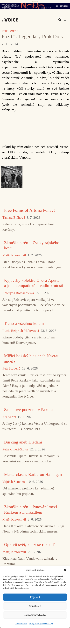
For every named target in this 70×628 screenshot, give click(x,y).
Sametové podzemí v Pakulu (28, 409)
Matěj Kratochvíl (14, 255)
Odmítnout (35, 606)
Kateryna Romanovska (18, 293)
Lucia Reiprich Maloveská (20, 330)
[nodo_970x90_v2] (35, 6)
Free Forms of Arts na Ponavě (30, 210)
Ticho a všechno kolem (24, 323)
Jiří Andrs (9, 417)
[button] (65, 570)
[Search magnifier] (59, 19)
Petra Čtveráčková (15, 449)
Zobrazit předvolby (35, 615)
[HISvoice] (11, 20)
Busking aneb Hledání (23, 442)
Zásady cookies (21, 623)
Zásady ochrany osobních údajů (41, 623)
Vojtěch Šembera (14, 481)
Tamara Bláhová (13, 217)
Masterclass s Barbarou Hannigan (33, 474)
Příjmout (35, 597)
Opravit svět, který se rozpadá (30, 544)
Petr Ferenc (10, 31)
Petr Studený (11, 368)
